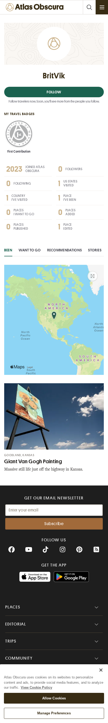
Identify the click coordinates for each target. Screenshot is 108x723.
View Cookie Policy (36, 687)
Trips (11, 641)
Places (12, 607)
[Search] (89, 7)
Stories (94, 250)
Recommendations (64, 250)
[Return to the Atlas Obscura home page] (36, 7)
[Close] (101, 670)
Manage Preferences (54, 713)
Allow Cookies (54, 698)
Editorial (15, 624)
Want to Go (30, 250)
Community (19, 658)
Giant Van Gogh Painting (33, 461)
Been (8, 250)
